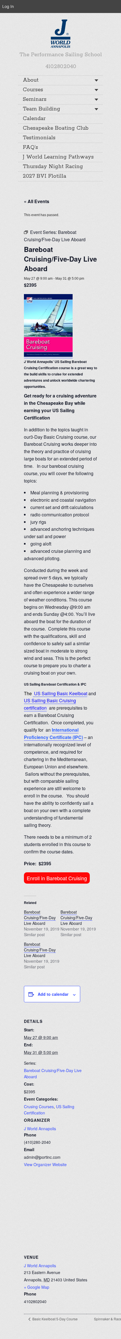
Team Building (41, 109)
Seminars (34, 99)
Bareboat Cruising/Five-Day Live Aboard (40, 917)
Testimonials (39, 137)
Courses (33, 89)
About (31, 80)
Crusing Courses (39, 1106)
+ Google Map (36, 1287)
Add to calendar (53, 994)
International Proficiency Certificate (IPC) (53, 733)
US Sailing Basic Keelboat (60, 693)
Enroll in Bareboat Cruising (57, 878)
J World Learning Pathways (58, 157)
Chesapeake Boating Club (55, 128)
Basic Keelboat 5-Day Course (55, 1318)
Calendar (34, 118)
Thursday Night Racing (53, 166)
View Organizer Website (45, 1164)
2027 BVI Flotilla (44, 176)
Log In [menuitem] (8, 6)
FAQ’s (30, 147)
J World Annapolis (40, 1128)
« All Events (36, 201)
